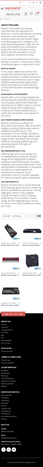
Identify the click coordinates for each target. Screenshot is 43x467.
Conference (5, 398)
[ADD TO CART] (17, 225)
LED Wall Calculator (7, 378)
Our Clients (4, 333)
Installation (4, 370)
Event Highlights (6, 340)
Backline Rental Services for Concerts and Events (16, 273)
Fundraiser (4, 403)
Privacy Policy (5, 360)
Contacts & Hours (7, 330)
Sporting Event (6, 411)
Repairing (4, 376)
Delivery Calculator (7, 384)
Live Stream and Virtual (9, 416)
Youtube (14, 449)
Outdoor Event (6, 408)
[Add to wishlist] (19, 243)
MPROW (4, 386)
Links (20, 2)
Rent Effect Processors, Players (33, 243)
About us (4, 325)
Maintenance (5, 373)
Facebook (3, 449)
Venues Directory (7, 351)
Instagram (9, 449)
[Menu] (2, 8)
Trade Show (5, 400)
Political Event (5, 414)
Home (1, 19)
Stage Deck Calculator (8, 381)
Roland (3, 243)
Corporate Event (6, 395)
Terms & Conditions (7, 363)
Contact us (4, 327)
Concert (3, 406)
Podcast (4, 419)
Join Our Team (5, 343)
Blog (2, 335)
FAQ (2, 338)
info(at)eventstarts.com (9, 438)
